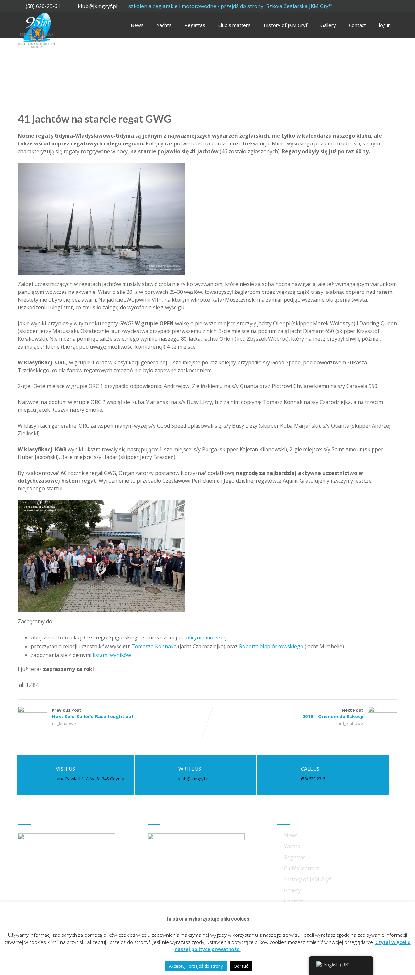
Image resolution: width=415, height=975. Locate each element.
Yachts (164, 25)
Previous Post (93, 713)
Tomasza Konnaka (154, 646)
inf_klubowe (64, 723)
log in (385, 25)
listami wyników (112, 655)
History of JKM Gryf (285, 25)
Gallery (328, 25)
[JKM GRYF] (37, 15)
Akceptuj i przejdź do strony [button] (196, 966)
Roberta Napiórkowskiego (271, 646)
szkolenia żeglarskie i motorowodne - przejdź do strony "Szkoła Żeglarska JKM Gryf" (230, 6)
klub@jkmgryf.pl (98, 6)
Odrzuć (241, 966)
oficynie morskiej (206, 637)
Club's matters (234, 25)
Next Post (332, 713)
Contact (357, 25)
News (137, 25)
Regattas (194, 25)
